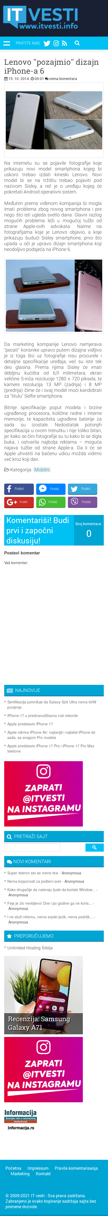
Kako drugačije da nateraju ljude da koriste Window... (51, 889)
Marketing (20, 1173)
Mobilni (42, 469)
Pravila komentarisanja (76, 1168)
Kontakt (43, 1173)
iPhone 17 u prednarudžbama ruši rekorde (42, 715)
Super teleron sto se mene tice (32, 872)
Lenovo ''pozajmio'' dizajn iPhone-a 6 (51, 66)
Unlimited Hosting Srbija (30, 948)
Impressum (38, 1168)
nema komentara (63, 78)
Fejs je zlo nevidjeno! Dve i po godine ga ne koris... (49, 903)
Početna (13, 1168)
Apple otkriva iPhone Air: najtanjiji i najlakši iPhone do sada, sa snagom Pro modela (51, 735)
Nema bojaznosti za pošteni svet (34, 881)
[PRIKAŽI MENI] (6, 43)
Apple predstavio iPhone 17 (30, 723)
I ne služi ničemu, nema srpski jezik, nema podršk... (50, 916)
